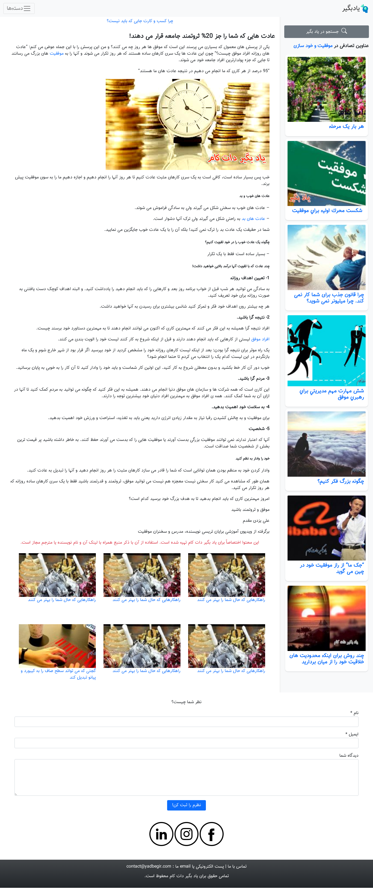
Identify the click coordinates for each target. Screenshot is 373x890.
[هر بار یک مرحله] (327, 89)
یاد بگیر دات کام (184, 876)
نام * (354, 713)
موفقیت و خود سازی (313, 45)
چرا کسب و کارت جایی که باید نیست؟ (140, 21)
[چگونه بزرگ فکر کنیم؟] (327, 444)
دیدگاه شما (349, 755)
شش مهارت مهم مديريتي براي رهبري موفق (332, 394)
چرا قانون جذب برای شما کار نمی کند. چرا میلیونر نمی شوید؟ (329, 298)
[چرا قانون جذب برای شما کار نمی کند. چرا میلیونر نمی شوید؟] (327, 257)
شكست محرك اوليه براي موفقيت (328, 211)
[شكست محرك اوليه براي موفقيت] (327, 173)
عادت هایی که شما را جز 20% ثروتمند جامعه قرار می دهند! (202, 36)
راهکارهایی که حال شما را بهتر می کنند (231, 600)
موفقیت (57, 53)
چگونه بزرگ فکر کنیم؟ (341, 481)
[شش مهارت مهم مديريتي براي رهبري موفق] (327, 350)
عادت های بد (253, 219)
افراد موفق (260, 339)
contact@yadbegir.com (148, 866)
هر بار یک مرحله (346, 126)
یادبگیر (351, 8)
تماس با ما (237, 866)
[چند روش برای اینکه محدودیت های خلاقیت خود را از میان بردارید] (327, 618)
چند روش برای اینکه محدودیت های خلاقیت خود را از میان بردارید (326, 659)
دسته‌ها (15, 8)
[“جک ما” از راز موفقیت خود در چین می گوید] (327, 528)
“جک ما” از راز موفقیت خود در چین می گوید (332, 568)
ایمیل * (352, 734)
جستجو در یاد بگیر (323, 31)
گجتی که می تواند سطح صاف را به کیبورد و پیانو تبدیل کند (58, 674)
